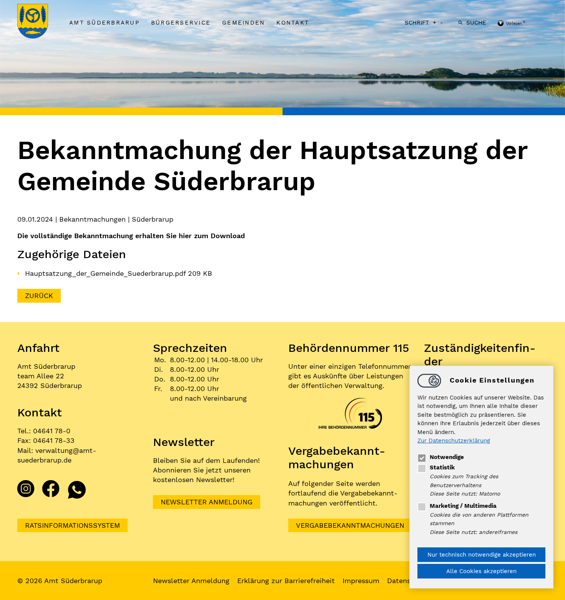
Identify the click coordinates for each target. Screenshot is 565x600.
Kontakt (292, 22)
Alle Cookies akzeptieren (481, 571)
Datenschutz (408, 581)
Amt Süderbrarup (104, 22)
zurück (39, 296)
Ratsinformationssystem (72, 525)
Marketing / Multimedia (463, 505)
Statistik (442, 467)
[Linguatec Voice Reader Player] (522, 23)
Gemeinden (243, 22)
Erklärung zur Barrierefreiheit (286, 581)
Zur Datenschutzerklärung (453, 441)
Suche (476, 22)
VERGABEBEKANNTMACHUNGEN (350, 525)
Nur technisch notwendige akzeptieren (481, 554)
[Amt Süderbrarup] (40, 22)
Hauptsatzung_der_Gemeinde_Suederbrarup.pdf (106, 273)
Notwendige (447, 457)
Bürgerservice (181, 22)
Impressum (360, 581)
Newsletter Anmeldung (207, 502)
